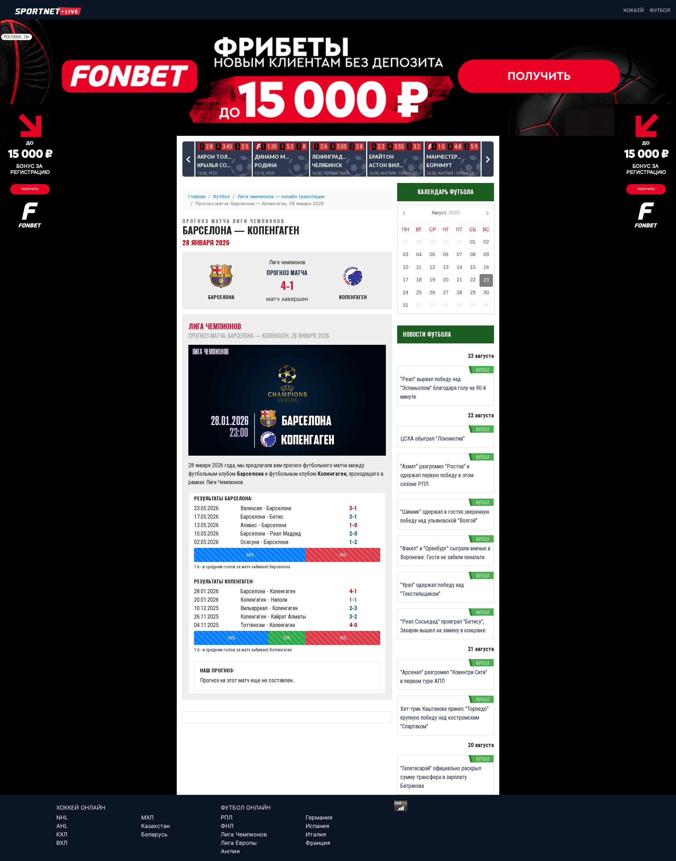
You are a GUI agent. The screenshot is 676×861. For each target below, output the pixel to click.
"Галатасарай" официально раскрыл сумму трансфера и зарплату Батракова (440, 777)
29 (432, 242)
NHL (62, 817)
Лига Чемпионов (244, 834)
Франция (318, 842)
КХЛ (61, 834)
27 (405, 242)
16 (486, 267)
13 (446, 267)
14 (459, 267)
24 (405, 292)
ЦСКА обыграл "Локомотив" (432, 438)
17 (405, 280)
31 (459, 242)
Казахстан (155, 825)
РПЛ (226, 817)
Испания (317, 825)
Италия (316, 834)
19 (432, 280)
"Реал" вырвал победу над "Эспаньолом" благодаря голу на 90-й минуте (443, 388)
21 (459, 280)
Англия (230, 851)
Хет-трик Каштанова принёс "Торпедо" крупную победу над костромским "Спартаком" (444, 717)
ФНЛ (227, 825)
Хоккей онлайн (80, 807)
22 (473, 280)
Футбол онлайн (246, 807)
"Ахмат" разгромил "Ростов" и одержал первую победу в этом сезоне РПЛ (437, 475)
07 (459, 254)
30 (446, 242)
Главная (197, 196)
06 (446, 254)
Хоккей (633, 9)
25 (419, 292)
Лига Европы (239, 842)
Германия (319, 817)
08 (473, 254)
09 (486, 254)
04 (419, 254)
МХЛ (147, 817)
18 (419, 280)
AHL (62, 825)
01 (473, 242)
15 (473, 267)
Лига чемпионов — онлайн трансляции (281, 196)
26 (432, 292)
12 (432, 267)
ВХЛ (61, 842)
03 (405, 254)
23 (486, 280)
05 (432, 254)
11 (418, 267)
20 (446, 280)
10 (405, 267)
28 (419, 242)
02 (486, 242)
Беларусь (154, 834)
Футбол (660, 9)
